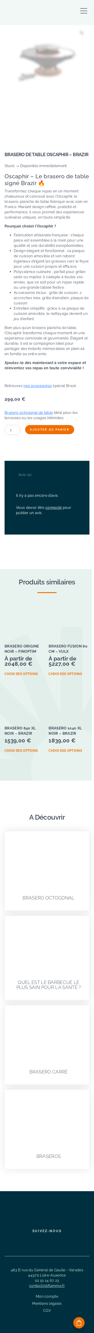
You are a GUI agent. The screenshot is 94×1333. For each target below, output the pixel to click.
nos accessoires (38, 386)
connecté (53, 507)
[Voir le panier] (79, 1322)
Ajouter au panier (49, 429)
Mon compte (47, 1296)
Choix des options (21, 673)
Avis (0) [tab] (25, 475)
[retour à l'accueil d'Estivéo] (32, 13)
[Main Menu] (83, 8)
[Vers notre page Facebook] (35, 1241)
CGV (47, 1310)
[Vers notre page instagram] (43, 1241)
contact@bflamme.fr (47, 1286)
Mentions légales (47, 1303)
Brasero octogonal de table (29, 412)
